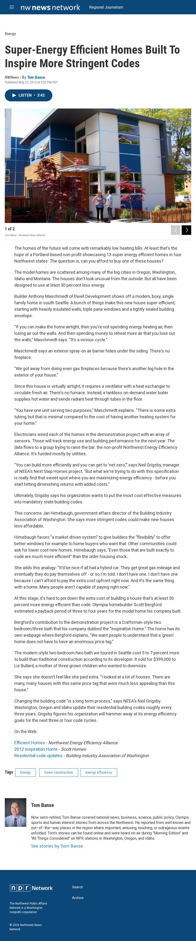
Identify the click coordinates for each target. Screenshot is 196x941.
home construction (58, 772)
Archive (78, 898)
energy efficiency (99, 772)
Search (77, 887)
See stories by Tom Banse (57, 846)
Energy (10, 33)
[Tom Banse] (15, 812)
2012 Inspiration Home (36, 749)
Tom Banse (36, 77)
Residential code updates (38, 755)
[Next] (186, 230)
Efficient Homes (29, 742)
